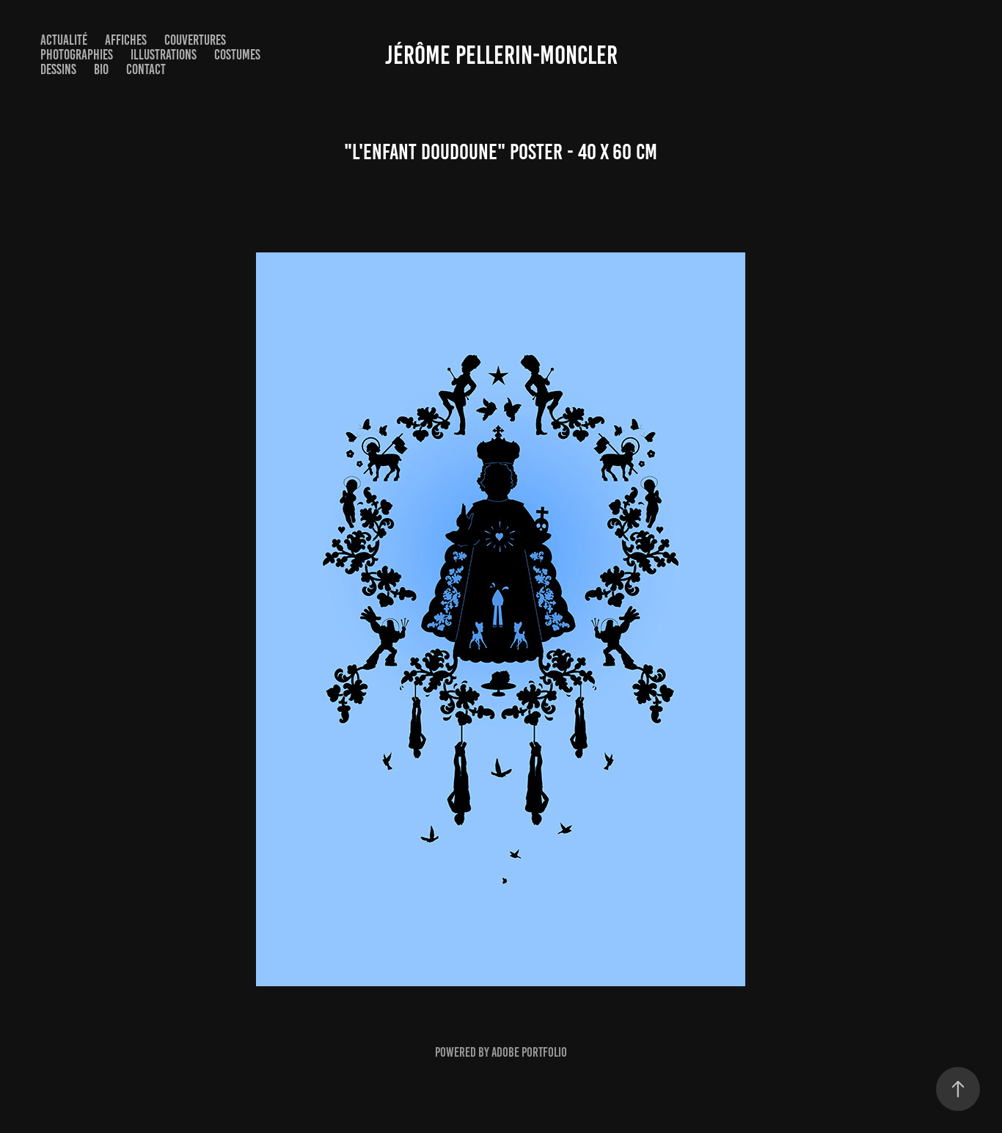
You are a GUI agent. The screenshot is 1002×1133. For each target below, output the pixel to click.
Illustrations (164, 54)
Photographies (76, 54)
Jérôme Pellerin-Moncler (501, 55)
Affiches (126, 40)
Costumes (237, 54)
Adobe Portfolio (529, 1052)
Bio (101, 69)
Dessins (58, 69)
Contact (146, 69)
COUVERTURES (195, 40)
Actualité (63, 40)
